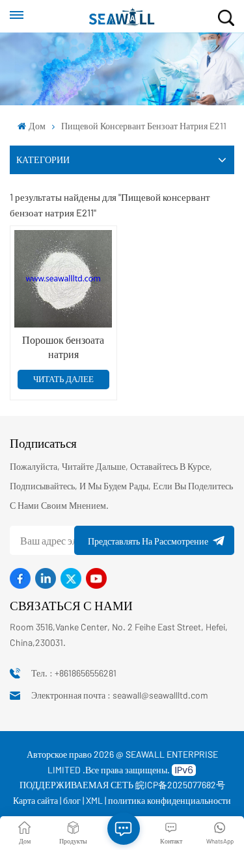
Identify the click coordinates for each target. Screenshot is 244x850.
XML (94, 800)
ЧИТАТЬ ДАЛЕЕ (63, 379)
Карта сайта (35, 800)
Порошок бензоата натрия (63, 346)
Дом (37, 125)
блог (72, 800)
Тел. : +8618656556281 (73, 672)
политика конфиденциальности (169, 800)
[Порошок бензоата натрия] (63, 279)
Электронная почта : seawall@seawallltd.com (119, 695)
